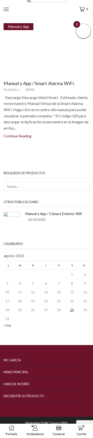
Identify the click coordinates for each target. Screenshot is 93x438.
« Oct (7, 325)
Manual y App (18, 26)
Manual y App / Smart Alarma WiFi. (39, 83)
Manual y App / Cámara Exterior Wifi (53, 213)
